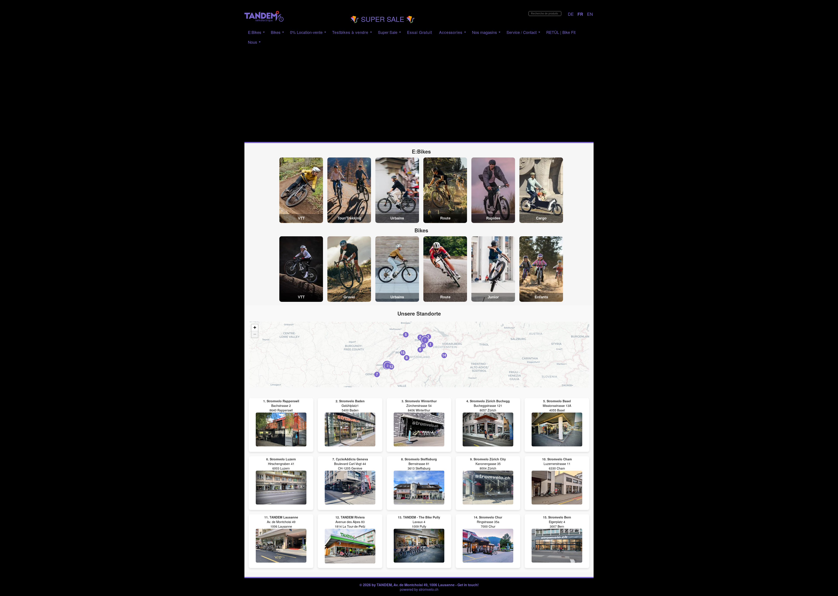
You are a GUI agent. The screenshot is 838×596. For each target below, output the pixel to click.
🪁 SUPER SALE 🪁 (382, 19)
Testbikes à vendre (350, 32)
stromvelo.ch (428, 589)
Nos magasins (484, 32)
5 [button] (406, 334)
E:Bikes (254, 32)
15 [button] (403, 352)
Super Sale (387, 32)
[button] (387, 365)
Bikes (275, 32)
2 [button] (420, 337)
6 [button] (420, 349)
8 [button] (407, 357)
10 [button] (423, 345)
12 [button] (391, 366)
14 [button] (444, 355)
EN (590, 14)
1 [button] (430, 344)
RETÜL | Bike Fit (560, 32)
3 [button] (428, 336)
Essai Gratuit (419, 32)
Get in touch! (468, 584)
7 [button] (377, 374)
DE (571, 14)
